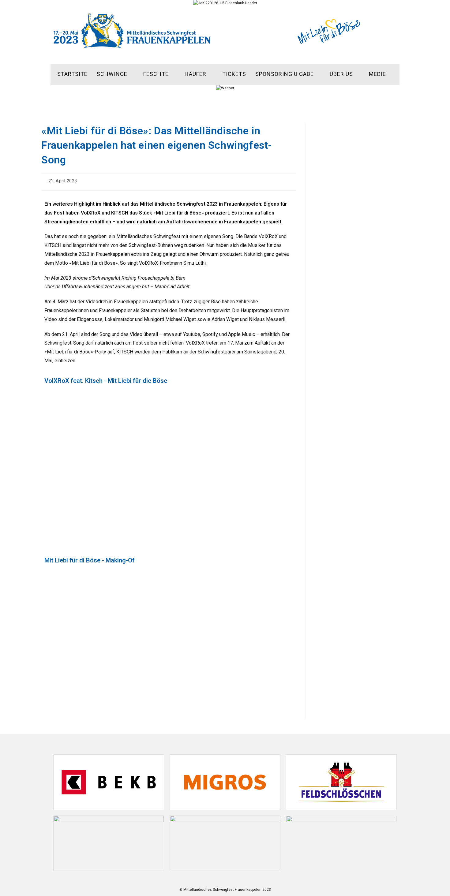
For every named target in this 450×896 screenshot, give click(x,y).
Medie (377, 74)
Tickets (234, 74)
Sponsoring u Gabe (284, 74)
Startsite (72, 74)
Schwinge (112, 74)
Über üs (341, 74)
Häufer (195, 74)
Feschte (156, 74)
